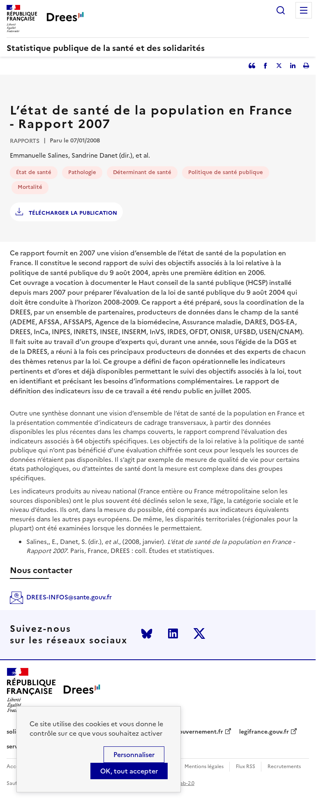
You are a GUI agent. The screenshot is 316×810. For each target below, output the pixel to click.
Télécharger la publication (72, 213)
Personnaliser (134, 755)
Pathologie (82, 172)
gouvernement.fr (199, 732)
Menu (303, 10)
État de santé (33, 172)
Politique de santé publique (225, 172)
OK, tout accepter (129, 771)
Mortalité (30, 187)
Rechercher (280, 10)
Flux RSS (245, 766)
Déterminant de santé (142, 172)
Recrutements (284, 766)
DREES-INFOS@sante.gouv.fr (69, 597)
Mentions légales (204, 766)
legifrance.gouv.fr (264, 732)
